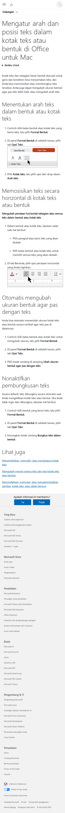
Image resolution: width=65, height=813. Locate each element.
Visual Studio (9, 737)
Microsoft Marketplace (13, 721)
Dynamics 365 (9, 662)
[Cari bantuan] (11, 4)
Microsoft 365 (9, 530)
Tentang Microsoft (11, 758)
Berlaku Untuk (11, 65)
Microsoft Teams (11, 684)
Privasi (23, 802)
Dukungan (8, 11)
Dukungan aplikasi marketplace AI (18, 710)
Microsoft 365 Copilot (13, 679)
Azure (6, 657)
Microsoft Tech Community (15, 716)
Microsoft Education (12, 593)
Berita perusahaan (11, 763)
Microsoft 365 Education (14, 609)
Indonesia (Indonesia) (17, 784)
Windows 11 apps (11, 546)
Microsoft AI (9, 646)
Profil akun (8, 562)
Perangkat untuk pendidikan (15, 599)
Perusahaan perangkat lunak (15, 732)
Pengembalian (10, 572)
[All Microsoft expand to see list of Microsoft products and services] (4, 5)
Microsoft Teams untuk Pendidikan (18, 604)
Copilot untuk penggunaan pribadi (18, 525)
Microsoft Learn (10, 705)
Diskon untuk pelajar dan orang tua (18, 625)
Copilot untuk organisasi (14, 519)
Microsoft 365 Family (12, 535)
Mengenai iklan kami (26, 807)
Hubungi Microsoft (11, 802)
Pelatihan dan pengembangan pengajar (20, 620)
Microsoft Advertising (12, 673)
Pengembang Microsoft (13, 699)
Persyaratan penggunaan (39, 802)
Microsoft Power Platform (14, 726)
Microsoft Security (11, 652)
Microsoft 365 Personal (13, 541)
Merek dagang (10, 807)
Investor (7, 774)
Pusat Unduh (9, 567)
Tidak (41, 502)
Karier (6, 752)
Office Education (10, 615)
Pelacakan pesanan (12, 578)
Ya (22, 502)
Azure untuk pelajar (12, 631)
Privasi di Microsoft (12, 769)
